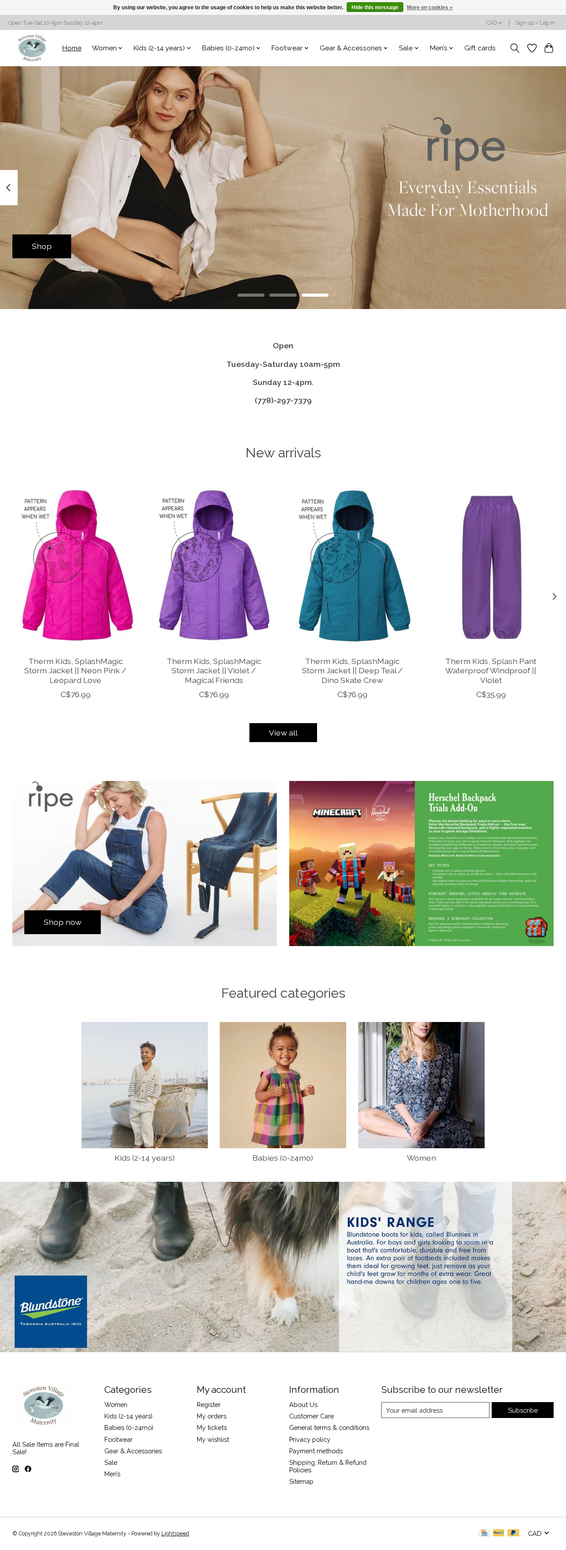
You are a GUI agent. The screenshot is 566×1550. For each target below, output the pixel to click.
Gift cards (480, 48)
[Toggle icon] (514, 48)
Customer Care (311, 1416)
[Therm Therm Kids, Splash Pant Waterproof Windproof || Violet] (491, 565)
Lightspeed (175, 1534)
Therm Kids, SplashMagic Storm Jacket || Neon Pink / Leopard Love (75, 671)
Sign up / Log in (535, 23)
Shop (42, 246)
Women (421, 1157)
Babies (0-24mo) (282, 1157)
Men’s (112, 1474)
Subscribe (523, 1410)
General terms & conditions (329, 1427)
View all (283, 732)
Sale (110, 1462)
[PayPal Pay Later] (513, 1533)
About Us (303, 1404)
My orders (211, 1416)
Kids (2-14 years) (145, 1157)
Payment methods (316, 1451)
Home (71, 48)
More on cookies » (430, 7)
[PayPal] (499, 1533)
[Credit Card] (484, 1533)
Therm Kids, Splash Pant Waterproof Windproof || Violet (490, 671)
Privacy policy (309, 1439)
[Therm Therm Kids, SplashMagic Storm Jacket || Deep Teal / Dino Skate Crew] (352, 565)
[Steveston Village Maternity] (32, 48)
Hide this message (375, 7)
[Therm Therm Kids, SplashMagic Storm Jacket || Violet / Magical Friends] (214, 565)
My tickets (212, 1427)
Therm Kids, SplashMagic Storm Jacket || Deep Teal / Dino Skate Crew (352, 671)
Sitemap (301, 1481)
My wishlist (213, 1439)
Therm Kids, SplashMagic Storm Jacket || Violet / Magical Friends (213, 671)
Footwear (118, 1439)
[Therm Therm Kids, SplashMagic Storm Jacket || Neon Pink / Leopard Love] (75, 565)
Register (209, 1404)
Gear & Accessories (133, 1451)
